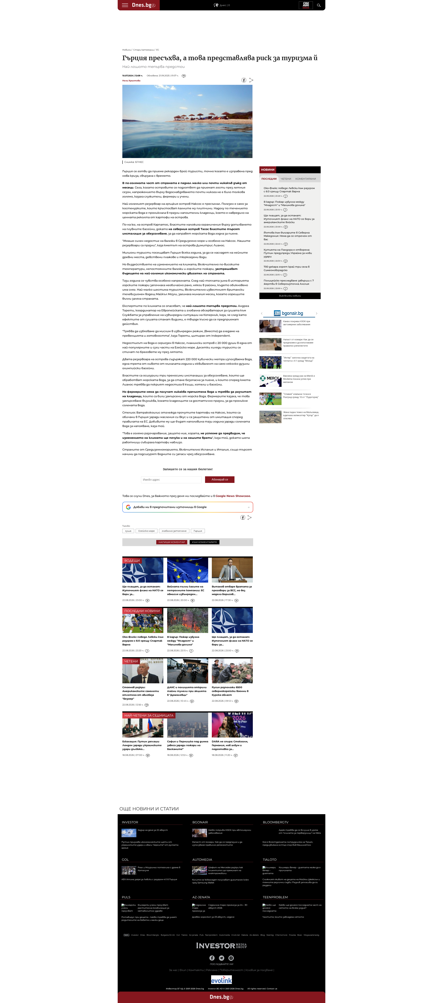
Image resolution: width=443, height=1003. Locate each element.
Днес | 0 (225, 5)
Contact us (272, 988)
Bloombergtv (275, 822)
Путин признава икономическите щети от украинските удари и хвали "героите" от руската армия (149, 845)
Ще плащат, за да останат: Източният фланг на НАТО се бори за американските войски (289, 219)
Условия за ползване (259, 970)
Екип (183, 970)
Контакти (196, 970)
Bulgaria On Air (168, 935)
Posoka (292, 935)
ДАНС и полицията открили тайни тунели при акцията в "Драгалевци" (187, 691)
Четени (286, 178)
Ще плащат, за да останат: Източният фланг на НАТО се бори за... (142, 590)
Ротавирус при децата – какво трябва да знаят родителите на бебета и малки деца (149, 918)
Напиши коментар (172, 542)
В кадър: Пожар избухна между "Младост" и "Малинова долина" (284, 203)
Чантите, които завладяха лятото (283, 917)
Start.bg (270, 935)
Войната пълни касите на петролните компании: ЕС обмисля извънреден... (185, 590)
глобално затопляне (174, 530)
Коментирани (305, 178)
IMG (127, 935)
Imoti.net (235, 935)
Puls (126, 897)
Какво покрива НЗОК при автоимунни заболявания (296, 323)
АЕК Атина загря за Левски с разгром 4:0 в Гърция (149, 879)
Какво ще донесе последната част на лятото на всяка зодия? (300, 906)
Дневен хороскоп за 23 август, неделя (213, 917)
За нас (173, 970)
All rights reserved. (216, 988)
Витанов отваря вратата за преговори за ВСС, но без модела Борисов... (232, 590)
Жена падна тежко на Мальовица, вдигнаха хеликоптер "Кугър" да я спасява (301, 415)
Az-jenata (201, 897)
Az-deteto (254, 935)
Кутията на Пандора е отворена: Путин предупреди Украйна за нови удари (288, 253)
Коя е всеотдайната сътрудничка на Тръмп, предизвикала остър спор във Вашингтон (288, 843)
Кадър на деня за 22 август (153, 830)
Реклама (212, 970)
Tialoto (270, 860)
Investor (130, 822)
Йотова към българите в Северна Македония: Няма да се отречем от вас (288, 236)
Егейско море (146, 530)
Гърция (198, 530)
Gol (125, 860)
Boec (299, 935)
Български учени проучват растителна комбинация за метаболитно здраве (153, 908)
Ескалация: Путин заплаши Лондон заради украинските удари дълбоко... (142, 745)
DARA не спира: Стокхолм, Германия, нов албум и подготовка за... (230, 745)
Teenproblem (275, 897)
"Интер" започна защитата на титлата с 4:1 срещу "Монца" (298, 359)
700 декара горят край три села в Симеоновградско (287, 268)
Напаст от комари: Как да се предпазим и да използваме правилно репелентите (298, 342)
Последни (269, 178)
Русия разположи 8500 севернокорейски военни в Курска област (230, 691)
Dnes (142, 935)
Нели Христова (131, 80)
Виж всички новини (290, 295)
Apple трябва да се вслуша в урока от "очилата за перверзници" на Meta (300, 831)
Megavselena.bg (311, 935)
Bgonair (200, 822)
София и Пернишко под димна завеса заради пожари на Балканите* (187, 745)
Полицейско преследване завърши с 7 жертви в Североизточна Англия (289, 282)
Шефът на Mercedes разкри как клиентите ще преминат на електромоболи (225, 870)
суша (128, 530)
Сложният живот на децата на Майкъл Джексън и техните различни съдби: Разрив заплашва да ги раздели (291, 882)
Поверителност (231, 970)
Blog (262, 935)
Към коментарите (204, 542)
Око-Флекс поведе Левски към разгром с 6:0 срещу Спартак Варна (289, 190)
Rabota (244, 935)
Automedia (202, 860)
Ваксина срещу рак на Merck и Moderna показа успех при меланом (299, 379)
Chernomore (281, 935)
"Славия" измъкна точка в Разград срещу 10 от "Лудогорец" (301, 395)
